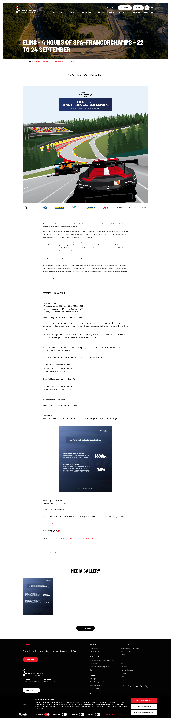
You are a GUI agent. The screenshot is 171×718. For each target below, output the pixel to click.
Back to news (85, 628)
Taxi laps (93, 679)
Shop (138, 8)
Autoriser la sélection (144, 706)
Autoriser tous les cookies (144, 700)
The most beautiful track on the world (102, 660)
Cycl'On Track (94, 689)
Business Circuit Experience (130, 648)
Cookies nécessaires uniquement (144, 712)
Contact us (31, 690)
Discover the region (127, 670)
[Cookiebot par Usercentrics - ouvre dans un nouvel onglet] (23, 714)
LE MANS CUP (72, 538)
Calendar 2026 (94, 651)
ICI (52, 524)
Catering (123, 655)
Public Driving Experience (98, 682)
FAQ (122, 663)
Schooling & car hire (96, 685)
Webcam (124, 8)
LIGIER (62, 538)
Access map (124, 667)
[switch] (64, 714)
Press (122, 677)
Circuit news (94, 663)
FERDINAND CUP (86, 538)
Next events (94, 648)
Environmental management (99, 667)
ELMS (56, 538)
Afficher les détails (109, 714)
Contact (123, 673)
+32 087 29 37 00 (49, 681)
